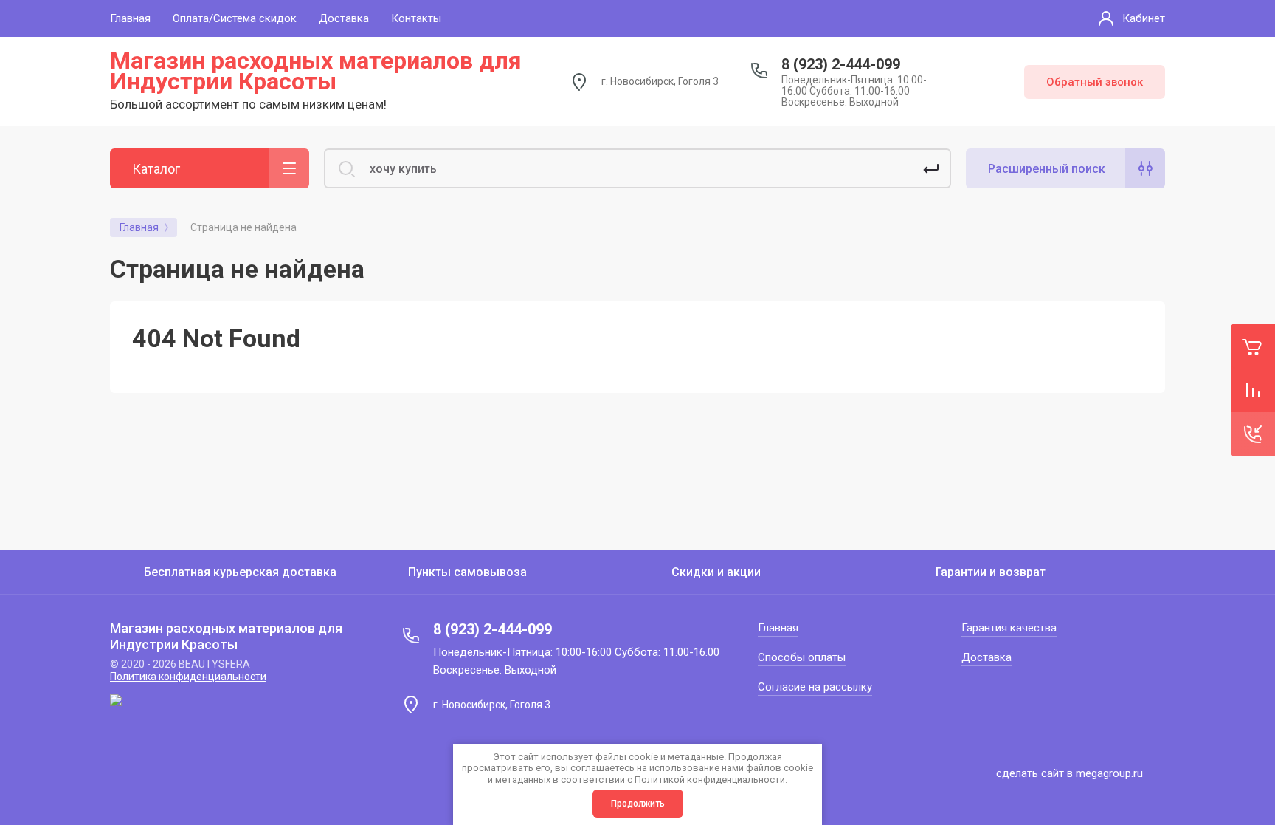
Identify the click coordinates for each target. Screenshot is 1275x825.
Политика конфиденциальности (188, 676)
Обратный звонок (1094, 82)
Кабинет (1143, 18)
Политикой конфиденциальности (710, 779)
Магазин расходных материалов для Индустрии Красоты (316, 71)
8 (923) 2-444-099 (840, 64)
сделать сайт (1030, 773)
